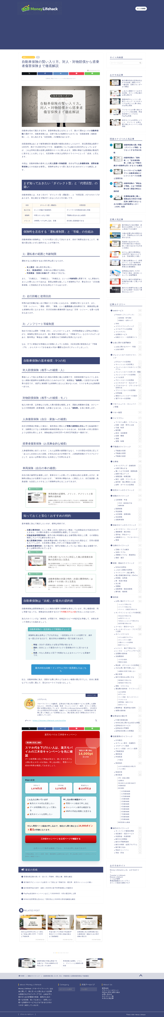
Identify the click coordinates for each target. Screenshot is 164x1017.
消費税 (128, 586)
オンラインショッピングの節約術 (128, 612)
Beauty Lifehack (116, 877)
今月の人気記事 (108, 998)
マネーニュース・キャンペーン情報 (127, 405)
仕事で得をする (128, 468)
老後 (128, 438)
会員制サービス (128, 334)
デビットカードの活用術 (128, 380)
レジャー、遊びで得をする (128, 648)
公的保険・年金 (128, 500)
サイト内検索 (141, 8)
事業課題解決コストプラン (120, 881)
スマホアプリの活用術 (128, 329)
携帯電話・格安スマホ (125, 702)
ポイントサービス (128, 634)
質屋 (128, 540)
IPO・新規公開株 (124, 778)
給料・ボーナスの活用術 (128, 485)
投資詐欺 (128, 772)
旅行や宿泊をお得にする (128, 677)
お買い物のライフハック (128, 601)
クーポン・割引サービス (128, 626)
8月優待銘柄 (125, 817)
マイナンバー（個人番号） (128, 572)
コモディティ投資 (128, 746)
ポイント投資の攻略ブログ (120, 883)
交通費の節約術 (128, 653)
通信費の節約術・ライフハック (128, 689)
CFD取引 (128, 740)
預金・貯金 (128, 853)
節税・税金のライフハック (127, 563)
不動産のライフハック (127, 447)
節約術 (127, 597)
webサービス (127, 311)
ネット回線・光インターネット (128, 697)
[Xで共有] (29, 73)
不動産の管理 (128, 453)
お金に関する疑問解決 (127, 343)
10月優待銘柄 (125, 791)
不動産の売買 (128, 451)
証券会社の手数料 (128, 728)
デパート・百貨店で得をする (127, 609)
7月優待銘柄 (125, 814)
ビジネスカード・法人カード (128, 383)
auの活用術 (122, 692)
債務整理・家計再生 (128, 532)
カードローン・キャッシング (128, 529)
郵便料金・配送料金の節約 (128, 708)
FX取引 (120, 760)
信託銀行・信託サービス (128, 833)
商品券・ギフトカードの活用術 (128, 665)
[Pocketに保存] (76, 73)
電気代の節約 (122, 662)
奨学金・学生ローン (128, 534)
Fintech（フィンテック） (128, 315)
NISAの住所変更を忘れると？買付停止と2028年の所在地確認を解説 (49, 899)
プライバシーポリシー (110, 990)
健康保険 (121, 505)
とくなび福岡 (115, 879)
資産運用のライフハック (127, 736)
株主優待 (121, 788)
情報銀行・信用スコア (125, 320)
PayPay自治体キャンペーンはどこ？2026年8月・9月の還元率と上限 (50, 893)
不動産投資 (128, 751)
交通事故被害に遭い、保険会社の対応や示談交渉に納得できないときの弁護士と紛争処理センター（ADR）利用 (128, 201)
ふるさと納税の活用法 (128, 570)
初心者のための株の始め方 (127, 783)
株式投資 (128, 775)
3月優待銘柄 (125, 804)
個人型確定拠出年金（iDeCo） (128, 575)
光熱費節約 (128, 656)
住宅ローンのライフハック (127, 490)
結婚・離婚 (128, 436)
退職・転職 (128, 441)
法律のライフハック (127, 545)
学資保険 (128, 511)
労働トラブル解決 (128, 549)
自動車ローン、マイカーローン (128, 537)
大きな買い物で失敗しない (128, 668)
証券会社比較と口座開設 (128, 731)
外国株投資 (122, 785)
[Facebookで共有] (45, 73)
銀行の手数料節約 (128, 842)
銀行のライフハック (127, 828)
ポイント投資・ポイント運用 (128, 748)
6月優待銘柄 (125, 811)
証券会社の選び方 (127, 716)
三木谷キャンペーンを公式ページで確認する (61, 839)
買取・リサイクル (128, 686)
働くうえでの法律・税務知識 (128, 471)
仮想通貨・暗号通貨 (124, 318)
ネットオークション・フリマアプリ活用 (128, 630)
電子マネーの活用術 (128, 398)
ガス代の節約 (122, 659)
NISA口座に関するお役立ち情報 (128, 723)
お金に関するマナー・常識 (128, 347)
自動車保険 (128, 519)
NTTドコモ (122, 694)
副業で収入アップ (128, 474)
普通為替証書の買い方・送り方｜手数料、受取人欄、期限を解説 (48, 877)
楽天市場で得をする (124, 623)
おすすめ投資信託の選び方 (127, 766)
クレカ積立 (122, 769)
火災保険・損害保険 (128, 514)
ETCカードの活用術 (128, 362)
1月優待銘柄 (125, 799)
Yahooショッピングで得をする (128, 621)
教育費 (128, 430)
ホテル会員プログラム (125, 637)
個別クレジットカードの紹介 (128, 396)
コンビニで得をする (124, 604)
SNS (128, 323)
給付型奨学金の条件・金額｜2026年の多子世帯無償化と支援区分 (48, 888)
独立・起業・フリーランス (128, 479)
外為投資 (128, 757)
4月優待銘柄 (125, 806)
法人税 (128, 583)
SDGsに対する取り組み (111, 992)
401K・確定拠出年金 (125, 503)
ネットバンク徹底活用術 (128, 831)
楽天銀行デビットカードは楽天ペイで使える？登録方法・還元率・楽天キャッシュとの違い (58, 882)
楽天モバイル (122, 704)
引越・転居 (128, 427)
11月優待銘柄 (125, 794)
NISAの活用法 (128, 567)
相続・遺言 (128, 558)
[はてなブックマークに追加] (60, 73)
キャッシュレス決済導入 (128, 364)
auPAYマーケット (124, 618)
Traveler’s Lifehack (117, 875)
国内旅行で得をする (124, 680)
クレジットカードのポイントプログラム (128, 368)
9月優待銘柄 (125, 819)
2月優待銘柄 (125, 801)
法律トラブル (128, 552)
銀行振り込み (128, 847)
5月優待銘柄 (125, 809)
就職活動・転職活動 (128, 476)
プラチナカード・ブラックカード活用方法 (128, 386)
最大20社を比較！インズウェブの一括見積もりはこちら (60, 669)
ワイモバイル (122, 699)
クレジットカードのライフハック (127, 356)
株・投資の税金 (128, 581)
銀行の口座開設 (128, 839)
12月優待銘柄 (125, 796)
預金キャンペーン (128, 850)
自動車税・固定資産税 (128, 589)
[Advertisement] (82, 33)
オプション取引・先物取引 (128, 743)
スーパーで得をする (124, 607)
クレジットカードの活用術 (128, 375)
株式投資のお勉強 (124, 822)
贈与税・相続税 (128, 591)
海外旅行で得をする (124, 683)
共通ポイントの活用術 (125, 642)
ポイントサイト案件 (124, 640)
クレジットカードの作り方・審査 (128, 372)
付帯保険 (128, 393)
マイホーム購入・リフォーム (128, 422)
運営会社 (105, 988)
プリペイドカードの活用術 (128, 390)
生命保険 (128, 517)
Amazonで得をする (124, 616)
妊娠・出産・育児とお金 (128, 425)
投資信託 (128, 763)
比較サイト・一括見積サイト (128, 337)
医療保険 (128, 509)
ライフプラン (127, 418)
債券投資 (128, 754)
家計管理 (128, 674)
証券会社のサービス (128, 725)
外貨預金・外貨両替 (128, 836)
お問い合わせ (107, 994)
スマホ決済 (128, 377)
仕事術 (127, 461)
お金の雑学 (128, 349)
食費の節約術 (128, 710)
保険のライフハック (28, 57)
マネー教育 (127, 412)
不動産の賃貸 (128, 456)
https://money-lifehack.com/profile (49, 720)
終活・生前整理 (128, 433)
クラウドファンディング (128, 326)
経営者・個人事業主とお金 (128, 482)
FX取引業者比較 (128, 720)
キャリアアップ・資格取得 (128, 465)
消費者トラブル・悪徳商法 (128, 555)
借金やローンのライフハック (127, 525)
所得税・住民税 (128, 578)
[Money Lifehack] (39, 13)
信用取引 (121, 780)
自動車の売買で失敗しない (127, 671)
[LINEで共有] (92, 73)
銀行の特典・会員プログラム (128, 844)
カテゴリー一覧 (108, 996)
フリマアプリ (128, 332)
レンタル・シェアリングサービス (128, 651)
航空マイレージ (123, 645)
